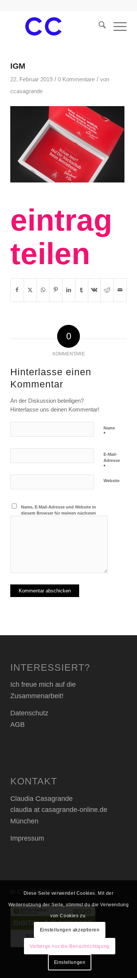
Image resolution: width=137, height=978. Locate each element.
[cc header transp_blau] (57, 26)
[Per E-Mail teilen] (120, 290)
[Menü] (116, 26)
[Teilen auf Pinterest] (55, 290)
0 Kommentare (76, 79)
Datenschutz (29, 713)
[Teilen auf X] (30, 290)
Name (109, 431)
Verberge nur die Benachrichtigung (70, 946)
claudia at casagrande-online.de (58, 809)
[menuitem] (98, 26)
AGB (17, 724)
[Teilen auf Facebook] (17, 290)
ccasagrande (26, 91)
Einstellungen (70, 962)
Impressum (27, 838)
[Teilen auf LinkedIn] (68, 290)
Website (111, 480)
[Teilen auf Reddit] (107, 290)
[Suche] (98, 26)
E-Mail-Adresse (112, 461)
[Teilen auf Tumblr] (81, 290)
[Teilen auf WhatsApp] (43, 290)
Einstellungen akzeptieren (70, 930)
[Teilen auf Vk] (94, 290)
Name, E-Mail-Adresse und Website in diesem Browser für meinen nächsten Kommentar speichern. (58, 513)
